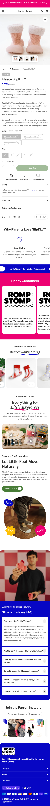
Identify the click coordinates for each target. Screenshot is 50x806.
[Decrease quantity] (4, 168)
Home (4, 69)
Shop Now (41, 2)
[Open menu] (3, 11)
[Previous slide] (4, 4)
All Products (14, 69)
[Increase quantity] (12, 168)
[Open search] (42, 11)
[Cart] (47, 11)
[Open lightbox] (45, 19)
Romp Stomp (25, 11)
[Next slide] (46, 4)
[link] (41, 217)
